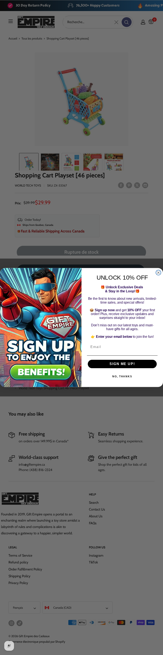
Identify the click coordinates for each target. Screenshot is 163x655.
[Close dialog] (158, 272)
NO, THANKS (122, 376)
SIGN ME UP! (122, 364)
